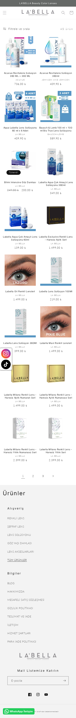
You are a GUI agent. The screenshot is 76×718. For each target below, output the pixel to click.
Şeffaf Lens (15, 526)
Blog (10, 583)
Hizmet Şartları (19, 633)
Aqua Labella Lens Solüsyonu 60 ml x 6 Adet (20, 129)
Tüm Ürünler (17, 559)
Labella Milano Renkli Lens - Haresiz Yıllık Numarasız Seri (20, 451)
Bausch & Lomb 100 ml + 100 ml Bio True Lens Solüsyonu (55, 129)
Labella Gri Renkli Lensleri (20, 291)
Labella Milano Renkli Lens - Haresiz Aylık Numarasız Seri (55, 396)
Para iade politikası (21, 641)
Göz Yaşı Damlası (19, 543)
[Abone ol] (64, 680)
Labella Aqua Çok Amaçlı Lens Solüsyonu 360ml (56, 184)
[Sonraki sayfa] (53, 476)
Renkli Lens (15, 518)
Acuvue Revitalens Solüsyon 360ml (56, 74)
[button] (5, 13)
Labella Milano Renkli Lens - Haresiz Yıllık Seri (56, 451)
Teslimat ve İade (19, 616)
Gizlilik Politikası (20, 608)
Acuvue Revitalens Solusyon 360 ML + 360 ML (20, 74)
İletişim (12, 624)
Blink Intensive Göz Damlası (20, 182)
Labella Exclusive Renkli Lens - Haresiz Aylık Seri (55, 238)
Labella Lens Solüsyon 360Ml (20, 343)
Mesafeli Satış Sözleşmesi (25, 599)
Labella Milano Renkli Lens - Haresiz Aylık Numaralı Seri (20, 396)
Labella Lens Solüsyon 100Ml (55, 291)
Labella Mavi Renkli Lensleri (56, 343)
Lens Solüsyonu (19, 534)
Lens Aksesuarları (20, 551)
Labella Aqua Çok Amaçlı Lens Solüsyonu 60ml (20, 238)
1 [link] (23, 475)
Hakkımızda (16, 591)
